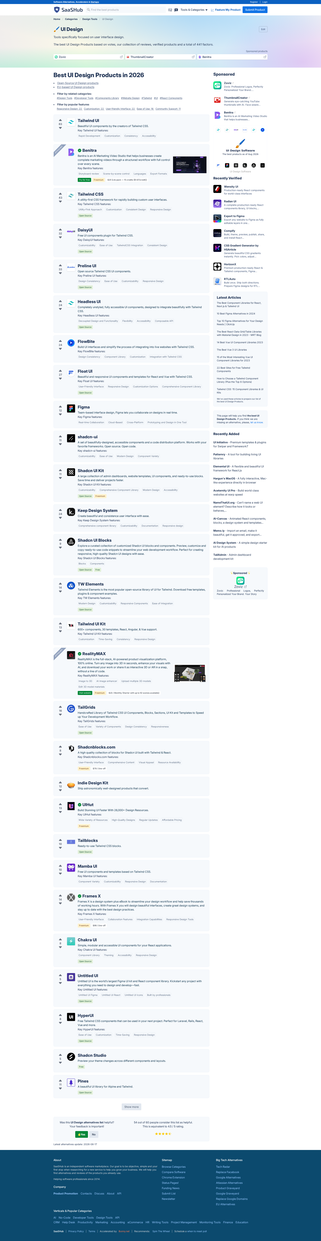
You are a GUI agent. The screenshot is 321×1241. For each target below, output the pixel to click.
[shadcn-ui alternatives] (71, 438)
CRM (57, 1222)
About (110, 1193)
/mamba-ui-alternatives (71, 862)
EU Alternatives (225, 1204)
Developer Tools (83, 1217)
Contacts (86, 1193)
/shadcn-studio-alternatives (73, 1051)
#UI (156, 98)
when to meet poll (197, 1231)
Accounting (118, 1222)
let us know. (256, 422)
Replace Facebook (227, 1172)
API (119, 1193)
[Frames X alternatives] (71, 897)
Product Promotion (66, 1193)
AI (55, 1217)
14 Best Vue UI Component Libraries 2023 (240, 342)
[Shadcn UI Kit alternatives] (71, 472)
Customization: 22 (94, 108)
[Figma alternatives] (71, 408)
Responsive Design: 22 (70, 108)
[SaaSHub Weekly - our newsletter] (170, 9)
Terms (91, 1231)
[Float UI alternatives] (71, 373)
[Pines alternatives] (71, 1083)
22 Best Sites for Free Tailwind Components (233, 369)
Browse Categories (174, 1166)
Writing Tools (160, 1222)
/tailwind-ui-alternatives (71, 116)
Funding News (170, 1188)
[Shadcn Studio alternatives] (71, 1057)
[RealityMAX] (71, 655)
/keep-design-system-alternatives (77, 506)
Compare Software (173, 1172)
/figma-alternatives (68, 403)
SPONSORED (58, 149)
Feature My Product (228, 9)
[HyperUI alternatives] (71, 1017)
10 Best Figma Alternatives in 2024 (236, 313)
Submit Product (255, 9)
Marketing (101, 1222)
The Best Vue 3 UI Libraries (232, 349)
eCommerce (135, 1222)
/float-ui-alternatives (69, 367)
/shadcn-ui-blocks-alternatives (75, 536)
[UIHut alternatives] (71, 806)
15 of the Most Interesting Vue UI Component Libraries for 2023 (235, 359)
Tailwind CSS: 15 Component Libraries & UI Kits (240, 391)
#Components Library (107, 98)
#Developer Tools (83, 98)
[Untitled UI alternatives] (71, 977)
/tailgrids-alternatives (69, 703)
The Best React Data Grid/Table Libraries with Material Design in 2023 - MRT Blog (239, 333)
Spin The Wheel (161, 1231)
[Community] (176, 9)
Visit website (85, 693)
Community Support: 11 (168, 108)
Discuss (99, 1193)
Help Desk (68, 1222)
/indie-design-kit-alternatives (74, 779)
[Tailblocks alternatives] (71, 842)
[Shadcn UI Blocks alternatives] (71, 542)
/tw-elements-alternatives (72, 580)
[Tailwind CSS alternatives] (71, 196)
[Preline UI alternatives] (71, 267)
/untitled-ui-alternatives (70, 971)
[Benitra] (71, 152)
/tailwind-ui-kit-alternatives (73, 620)
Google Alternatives (228, 1177)
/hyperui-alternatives (69, 1011)
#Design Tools (64, 98)
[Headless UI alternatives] (71, 303)
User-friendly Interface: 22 (120, 108)
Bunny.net (124, 1231)
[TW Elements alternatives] (71, 586)
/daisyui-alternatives (69, 226)
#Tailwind (147, 98)
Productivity (85, 1222)
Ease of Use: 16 (145, 108)
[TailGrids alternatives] (71, 709)
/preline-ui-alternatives (70, 262)
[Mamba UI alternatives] (71, 868)
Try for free (84, 180)
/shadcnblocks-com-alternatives (76, 743)
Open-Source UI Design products (77, 83)
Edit (263, 29)
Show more (131, 1106)
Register (254, 2)
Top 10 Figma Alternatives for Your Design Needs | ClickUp (240, 322)
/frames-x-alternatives (70, 892)
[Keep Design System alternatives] (71, 512)
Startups (95, 2)
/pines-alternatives (68, 1077)
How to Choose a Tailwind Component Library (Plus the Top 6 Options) (237, 380)
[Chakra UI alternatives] (71, 941)
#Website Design (130, 98)
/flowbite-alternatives (69, 337)
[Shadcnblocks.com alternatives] (71, 748)
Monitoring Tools (210, 1222)
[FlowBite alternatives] (71, 343)
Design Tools (104, 1217)
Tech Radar (223, 1166)
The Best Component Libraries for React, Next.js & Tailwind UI (239, 304)
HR (147, 1222)
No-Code (64, 1217)
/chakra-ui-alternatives (70, 936)
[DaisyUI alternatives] (71, 231)
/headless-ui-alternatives (71, 297)
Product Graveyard (228, 1188)
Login (265, 2)
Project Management (184, 1222)
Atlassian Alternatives (229, 1182)
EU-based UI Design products (75, 87)
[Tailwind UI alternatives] (71, 122)
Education (242, 1222)
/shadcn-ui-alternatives (70, 433)
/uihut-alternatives (67, 800)
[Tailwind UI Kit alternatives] (71, 625)
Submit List (169, 1193)
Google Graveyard (227, 1193)
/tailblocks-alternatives (70, 836)
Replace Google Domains (232, 1199)
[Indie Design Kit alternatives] (71, 784)
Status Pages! (170, 1182)
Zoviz (239, 587)
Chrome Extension (173, 1177)
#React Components (171, 98)
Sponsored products (257, 51)
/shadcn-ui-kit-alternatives (72, 466)
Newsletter (168, 1199)
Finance (228, 1222)
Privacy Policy (76, 1231)
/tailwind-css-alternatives (72, 190)
